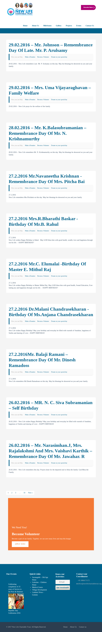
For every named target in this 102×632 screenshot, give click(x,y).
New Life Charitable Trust (21, 627)
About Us (35, 26)
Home (25, 26)
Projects (69, 26)
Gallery (58, 26)
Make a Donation (30, 57)
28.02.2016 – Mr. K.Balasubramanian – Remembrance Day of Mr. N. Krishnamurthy (47, 133)
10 (24, 493)
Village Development (39, 590)
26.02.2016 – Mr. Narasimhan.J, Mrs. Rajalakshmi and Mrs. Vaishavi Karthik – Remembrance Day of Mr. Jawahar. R (50, 451)
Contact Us (90, 26)
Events (78, 26)
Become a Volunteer (43, 57)
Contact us (82, 627)
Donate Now (88, 7)
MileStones (47, 26)
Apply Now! (20, 544)
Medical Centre (37, 587)
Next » (30, 493)
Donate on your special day (59, 57)
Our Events (11, 574)
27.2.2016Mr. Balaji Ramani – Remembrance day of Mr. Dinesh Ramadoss (42, 360)
